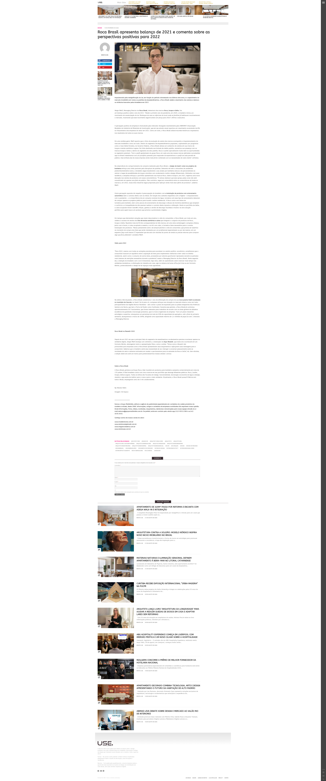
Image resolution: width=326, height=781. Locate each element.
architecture (135, 441)
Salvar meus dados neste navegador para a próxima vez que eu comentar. (132, 492)
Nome (116, 477)
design (182, 446)
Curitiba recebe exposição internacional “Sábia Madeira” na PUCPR (188, 3)
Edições (194, 777)
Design (100, 28)
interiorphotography (122, 450)
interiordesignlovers (187, 448)
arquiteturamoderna (139, 446)
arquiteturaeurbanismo (175, 443)
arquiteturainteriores (122, 446)
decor (167, 446)
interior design (160, 448)
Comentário (118, 465)
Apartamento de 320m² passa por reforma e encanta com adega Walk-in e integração (167, 508)
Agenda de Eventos (202, 777)
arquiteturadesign (159, 443)
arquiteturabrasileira (143, 443)
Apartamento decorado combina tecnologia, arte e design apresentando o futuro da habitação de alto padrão (168, 686)
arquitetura (177, 441)
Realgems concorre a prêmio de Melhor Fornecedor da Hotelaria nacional (166, 661)
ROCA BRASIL (148, 450)
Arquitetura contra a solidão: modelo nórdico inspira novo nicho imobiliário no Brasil (167, 533)
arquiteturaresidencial (156, 446)
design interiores (192, 446)
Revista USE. (104, 55)
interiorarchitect (172, 448)
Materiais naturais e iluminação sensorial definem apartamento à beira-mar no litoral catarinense (164, 559)
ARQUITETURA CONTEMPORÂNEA (124, 443)
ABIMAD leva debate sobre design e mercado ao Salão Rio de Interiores (167, 712)
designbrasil (119, 448)
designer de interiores (145, 448)
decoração (174, 446)
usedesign (157, 450)
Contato (226, 777)
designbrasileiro (131, 448)
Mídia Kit (221, 777)
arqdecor (145, 441)
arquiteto (168, 441)
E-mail (116, 481)
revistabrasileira (137, 450)
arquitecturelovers (156, 441)
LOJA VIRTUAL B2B (213, 777)
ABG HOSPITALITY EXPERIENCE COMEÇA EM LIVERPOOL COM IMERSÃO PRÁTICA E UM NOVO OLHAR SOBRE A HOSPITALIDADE (167, 635)
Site (115, 486)
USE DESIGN (188, 777)
